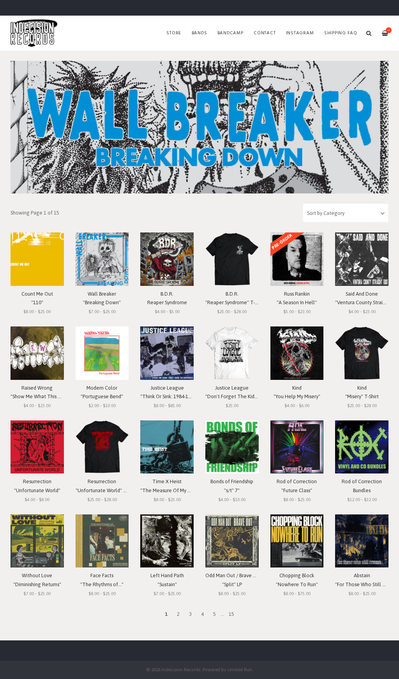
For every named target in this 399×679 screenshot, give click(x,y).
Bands (199, 33)
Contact (264, 33)
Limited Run (240, 669)
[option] (199, 127)
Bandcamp (230, 33)
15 (231, 614)
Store (173, 33)
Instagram (300, 33)
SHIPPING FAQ (340, 33)
